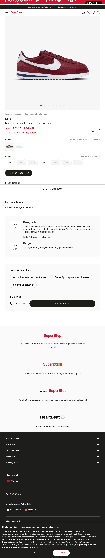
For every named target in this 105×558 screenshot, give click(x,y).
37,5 (33, 162)
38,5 (55, 162)
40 (78, 162)
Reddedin (7, 542)
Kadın (7, 114)
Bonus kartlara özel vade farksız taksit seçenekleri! (52, 5)
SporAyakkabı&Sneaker (36, 114)
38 (44, 162)
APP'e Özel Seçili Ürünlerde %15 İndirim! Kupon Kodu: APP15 (52, 7)
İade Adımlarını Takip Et (36, 237)
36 (10, 162)
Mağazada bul (13, 182)
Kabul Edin (61, 553)
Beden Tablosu (92, 156)
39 (66, 162)
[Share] (92, 130)
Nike (8, 118)
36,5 (22, 162)
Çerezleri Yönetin (41, 553)
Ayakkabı (17, 114)
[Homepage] (16, 12)
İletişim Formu (62, 303)
